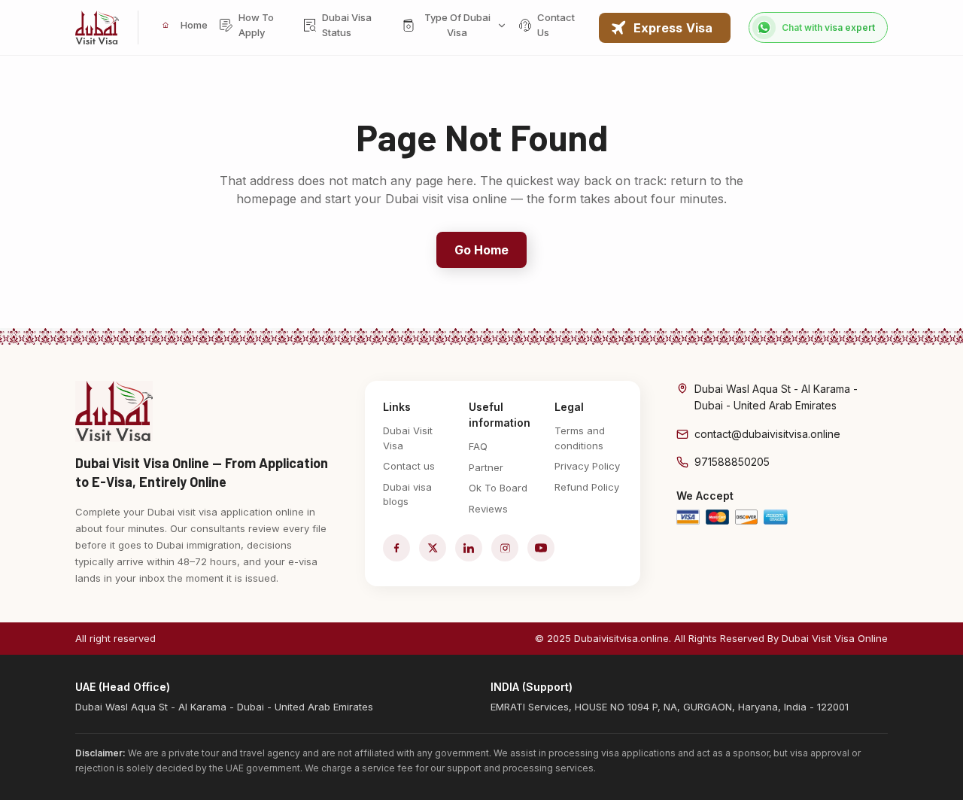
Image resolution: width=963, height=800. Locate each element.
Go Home (481, 249)
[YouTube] (540, 547)
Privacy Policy (587, 466)
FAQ (478, 446)
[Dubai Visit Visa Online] (97, 27)
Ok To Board (498, 488)
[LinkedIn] (468, 547)
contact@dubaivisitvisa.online (767, 433)
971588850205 (732, 461)
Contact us (409, 466)
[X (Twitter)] (432, 547)
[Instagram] (504, 547)
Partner (486, 467)
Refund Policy (586, 487)
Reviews (488, 509)
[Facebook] (396, 547)
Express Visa (672, 27)
